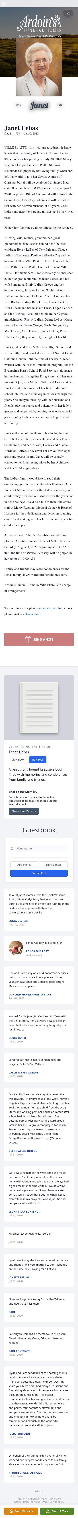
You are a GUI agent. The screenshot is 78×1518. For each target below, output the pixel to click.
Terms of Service (48, 1501)
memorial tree (48, 608)
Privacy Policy (29, 1501)
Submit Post (39, 873)
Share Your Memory (24, 811)
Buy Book (37, 759)
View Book (18, 759)
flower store (32, 614)
